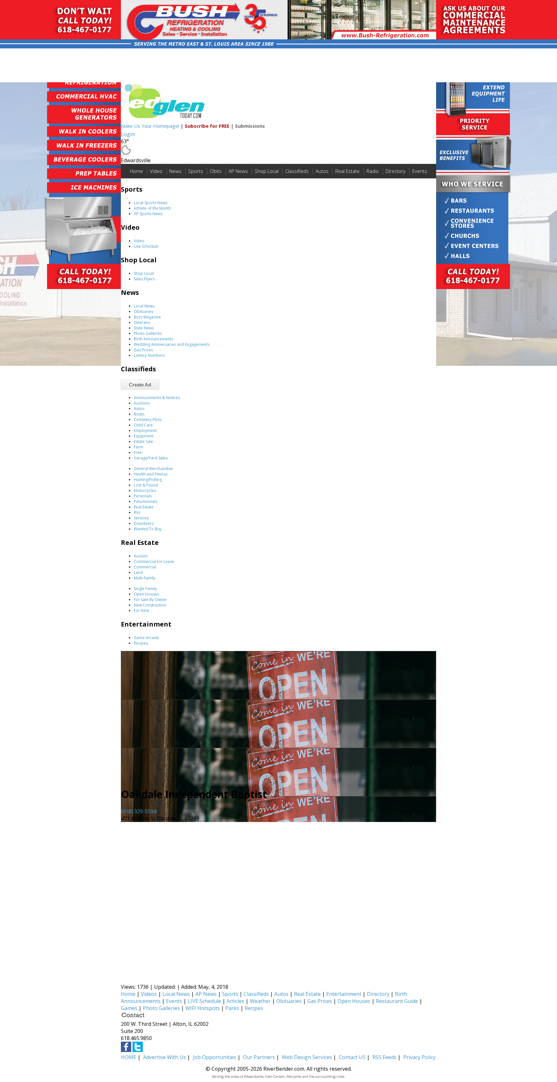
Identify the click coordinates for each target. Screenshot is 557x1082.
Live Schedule (146, 246)
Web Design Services (307, 1057)
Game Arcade (146, 637)
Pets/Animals (145, 501)
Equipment (143, 436)
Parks (232, 1008)
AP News (238, 171)
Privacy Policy (419, 1057)
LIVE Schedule (204, 1001)
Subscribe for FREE (207, 126)
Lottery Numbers (149, 355)
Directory (396, 171)
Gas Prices (143, 350)
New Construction (150, 605)
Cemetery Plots (147, 419)
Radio (372, 171)
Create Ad (140, 384)
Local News (144, 306)
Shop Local (266, 171)
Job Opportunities (214, 1057)
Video (156, 171)
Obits (216, 171)
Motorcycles (145, 490)
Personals (143, 496)
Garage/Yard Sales (151, 458)
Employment (145, 430)
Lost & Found (146, 485)
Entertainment (343, 993)
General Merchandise (153, 468)
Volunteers (143, 523)
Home (136, 171)
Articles (235, 1001)
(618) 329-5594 (138, 811)
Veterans (142, 322)
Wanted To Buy (147, 529)
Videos (149, 993)
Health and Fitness (150, 474)
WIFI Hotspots (202, 1008)
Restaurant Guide (397, 1001)
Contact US (352, 1057)
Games (129, 1008)
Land (138, 572)
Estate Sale (143, 441)
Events (419, 171)
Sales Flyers (144, 279)
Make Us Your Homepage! (150, 126)
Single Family (145, 588)
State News (144, 328)
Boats (139, 414)
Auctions (142, 403)
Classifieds (297, 171)
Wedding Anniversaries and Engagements (172, 344)
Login (128, 134)
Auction (141, 556)
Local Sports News (150, 202)
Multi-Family (144, 578)
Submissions (250, 126)
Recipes (141, 643)
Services (141, 518)
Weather (260, 1001)
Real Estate (347, 171)
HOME (128, 1057)
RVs (137, 512)
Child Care (143, 425)
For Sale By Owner (150, 599)
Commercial (145, 567)
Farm (138, 447)
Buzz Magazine (147, 317)
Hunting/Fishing (148, 479)
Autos (322, 171)
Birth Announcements (153, 339)
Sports (195, 171)
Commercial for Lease (154, 561)
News (175, 171)
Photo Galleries (148, 333)
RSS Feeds (384, 1057)
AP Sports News (148, 213)
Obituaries (143, 311)
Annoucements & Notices (157, 397)
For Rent (141, 610)
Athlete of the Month (152, 208)
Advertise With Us (164, 1057)
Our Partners (259, 1057)
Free (138, 452)
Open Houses (146, 594)
